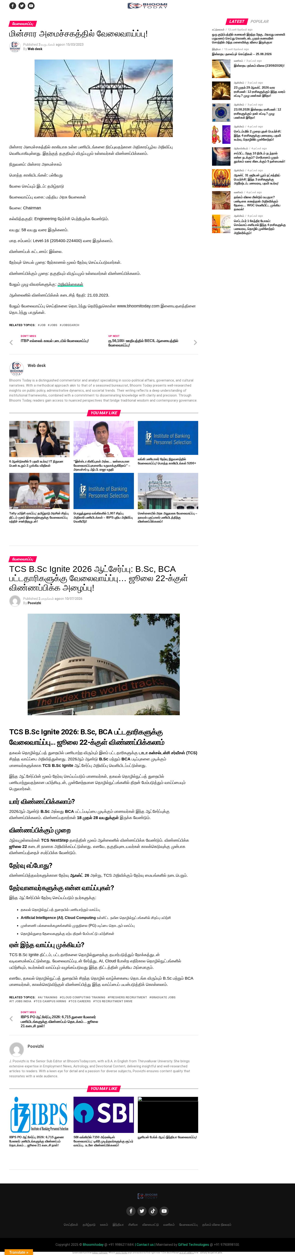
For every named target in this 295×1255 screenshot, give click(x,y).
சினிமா (133, 1224)
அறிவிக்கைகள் (70, 284)
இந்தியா (118, 1224)
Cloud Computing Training (83, 997)
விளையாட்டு (150, 1224)
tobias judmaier (100, 1253)
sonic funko (121, 1253)
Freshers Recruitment (128, 997)
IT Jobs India (21, 1001)
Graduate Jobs (163, 997)
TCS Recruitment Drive (114, 1001)
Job (42, 325)
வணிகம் (169, 1224)
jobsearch (70, 325)
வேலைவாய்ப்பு (188, 1224)
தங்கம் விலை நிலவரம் (216, 1224)
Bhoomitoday (93, 1245)
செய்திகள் (71, 1224)
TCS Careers (80, 1001)
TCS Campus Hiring (50, 1001)
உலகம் (104, 1224)
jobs (53, 325)
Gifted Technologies (193, 1245)
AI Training (48, 997)
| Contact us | (145, 1245)
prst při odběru (186, 1253)
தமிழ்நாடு (89, 1224)
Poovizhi (34, 603)
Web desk (35, 49)
